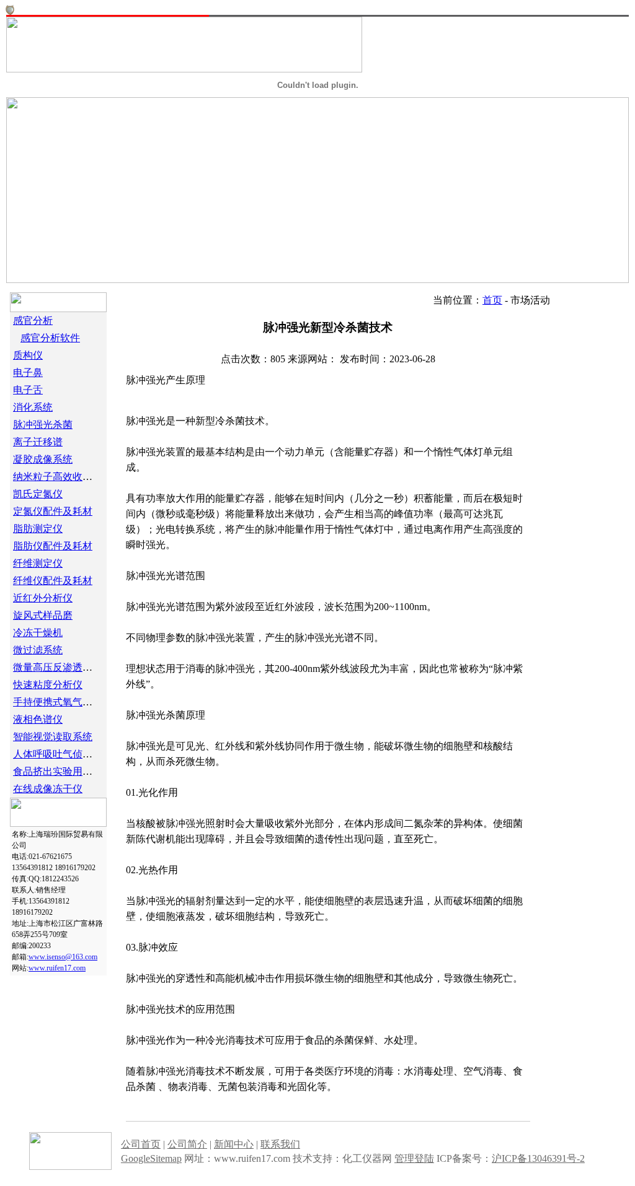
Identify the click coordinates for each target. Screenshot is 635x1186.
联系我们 (280, 1144)
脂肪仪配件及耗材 (52, 546)
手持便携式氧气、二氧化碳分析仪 (87, 702)
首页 (492, 300)
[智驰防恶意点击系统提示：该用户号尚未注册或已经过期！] (10, 11)
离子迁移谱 (38, 442)
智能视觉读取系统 (52, 736)
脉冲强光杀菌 (43, 424)
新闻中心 (234, 1144)
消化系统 (33, 407)
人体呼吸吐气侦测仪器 (62, 754)
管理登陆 (414, 1158)
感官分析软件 (50, 338)
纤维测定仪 (38, 563)
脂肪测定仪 (38, 528)
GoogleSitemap (151, 1158)
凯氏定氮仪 (38, 494)
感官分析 (33, 320)
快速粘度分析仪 (47, 684)
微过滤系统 (38, 650)
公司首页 (141, 1144)
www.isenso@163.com (63, 957)
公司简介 (187, 1144)
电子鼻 (28, 372)
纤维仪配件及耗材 (52, 580)
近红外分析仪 (43, 598)
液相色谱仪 (38, 719)
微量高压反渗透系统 (57, 667)
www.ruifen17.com (57, 968)
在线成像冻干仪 (47, 788)
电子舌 (28, 390)
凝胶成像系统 (43, 459)
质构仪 (28, 355)
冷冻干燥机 (38, 632)
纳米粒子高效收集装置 (62, 476)
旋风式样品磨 (43, 615)
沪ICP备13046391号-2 (538, 1158)
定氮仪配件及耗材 (52, 511)
